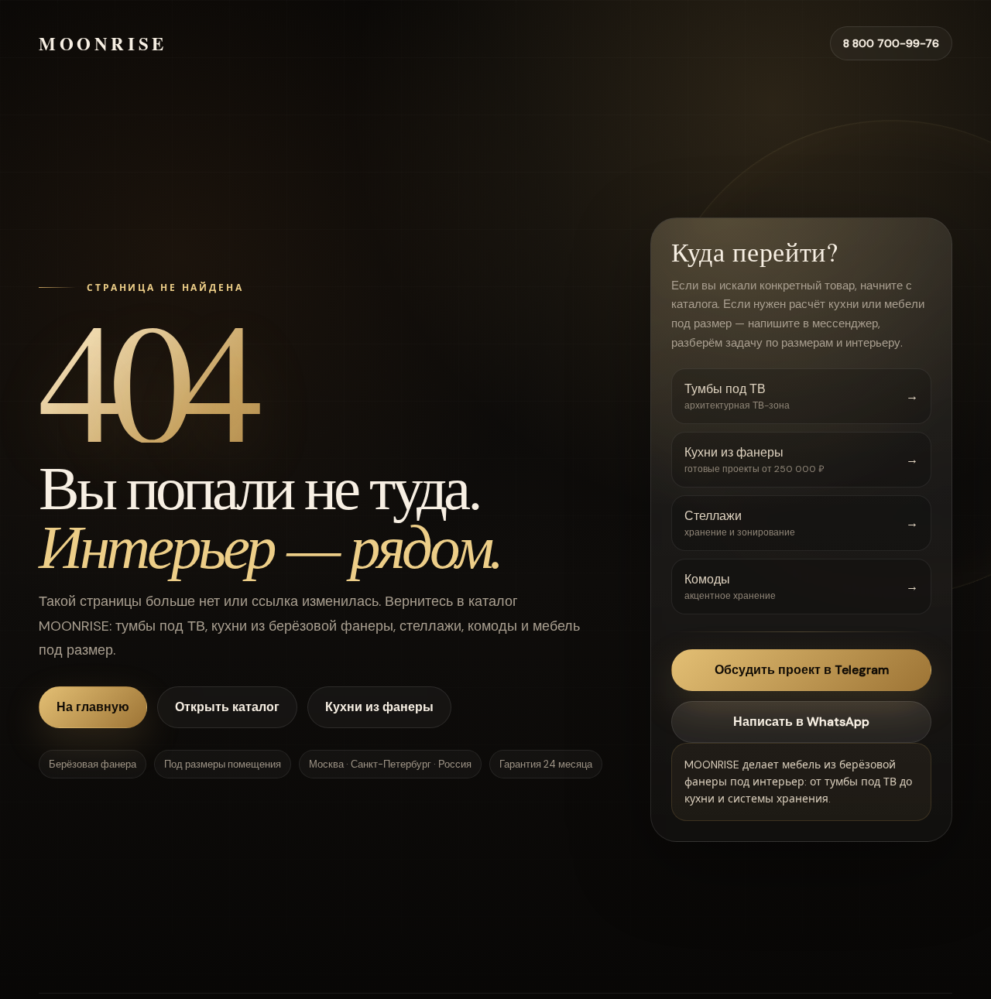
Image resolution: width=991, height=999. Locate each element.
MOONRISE (103, 43)
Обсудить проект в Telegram (802, 670)
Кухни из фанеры (379, 707)
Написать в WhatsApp (801, 721)
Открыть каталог (227, 707)
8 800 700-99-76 (891, 43)
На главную (93, 707)
